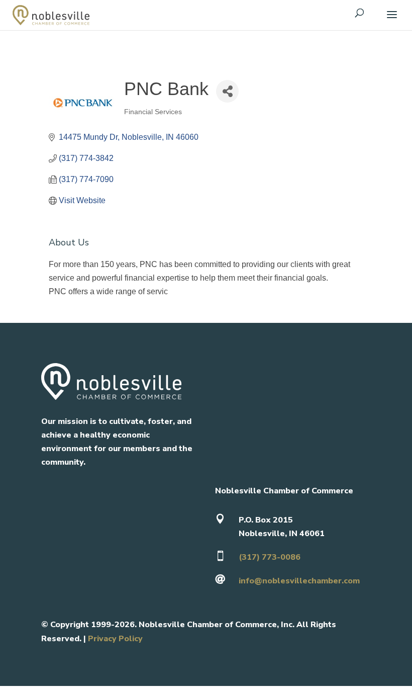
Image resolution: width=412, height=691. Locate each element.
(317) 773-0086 (269, 557)
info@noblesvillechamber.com (299, 580)
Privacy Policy (115, 638)
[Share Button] (227, 91)
